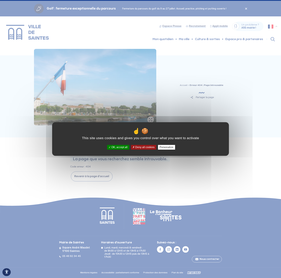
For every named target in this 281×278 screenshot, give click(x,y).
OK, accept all (119, 147)
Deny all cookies (144, 147)
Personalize (166, 147)
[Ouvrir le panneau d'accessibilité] (6, 272)
